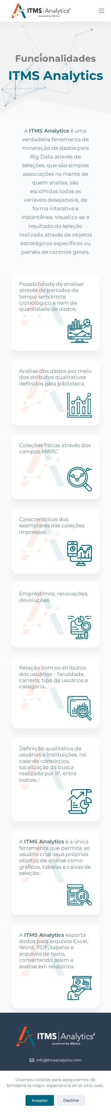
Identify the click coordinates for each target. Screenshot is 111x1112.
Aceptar (40, 1100)
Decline (71, 1100)
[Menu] (101, 11)
